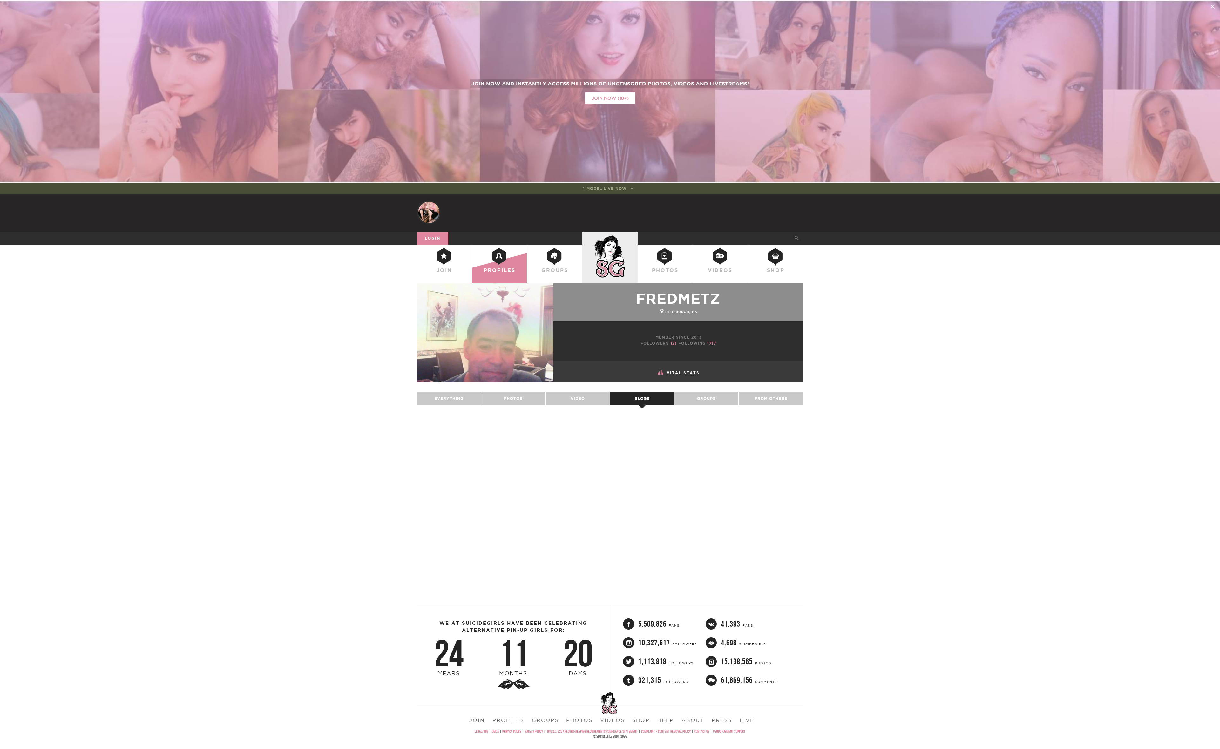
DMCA (495, 731)
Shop (775, 270)
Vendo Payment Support (729, 731)
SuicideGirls (610, 238)
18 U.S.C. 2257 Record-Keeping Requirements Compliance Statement (592, 731)
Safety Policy (534, 731)
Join (444, 270)
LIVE (747, 720)
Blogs (642, 398)
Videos (720, 270)
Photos (665, 270)
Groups (554, 270)
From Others (771, 398)
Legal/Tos (481, 731)
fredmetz (678, 298)
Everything (449, 398)
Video (578, 398)
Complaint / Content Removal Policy (666, 731)
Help (665, 720)
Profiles (499, 270)
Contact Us (701, 731)
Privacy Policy (511, 731)
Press (722, 720)
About (692, 720)
